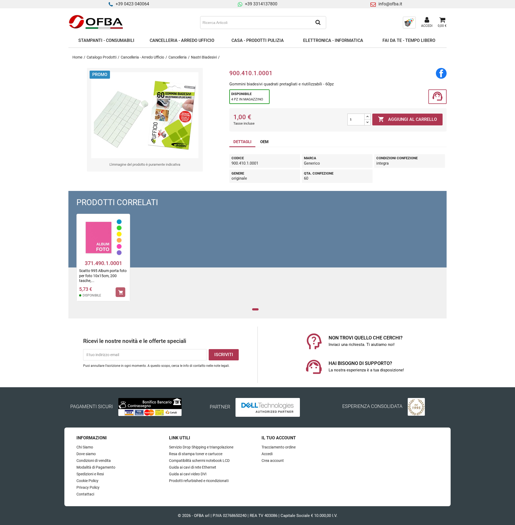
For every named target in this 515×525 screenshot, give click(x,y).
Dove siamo (86, 454)
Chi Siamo (84, 447)
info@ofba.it (390, 3)
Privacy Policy (88, 487)
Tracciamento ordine (279, 447)
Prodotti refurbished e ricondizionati (199, 481)
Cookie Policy (87, 481)
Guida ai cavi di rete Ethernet (192, 467)
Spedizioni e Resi (90, 474)
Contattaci (85, 494)
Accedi (267, 454)
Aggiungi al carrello (407, 119)
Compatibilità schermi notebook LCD (199, 460)
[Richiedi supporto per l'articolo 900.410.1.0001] (437, 96)
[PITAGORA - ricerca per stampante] (409, 22)
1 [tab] (255, 309)
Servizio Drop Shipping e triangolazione (201, 447)
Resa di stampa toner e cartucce (195, 454)
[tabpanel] (103, 261)
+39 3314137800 (261, 3)
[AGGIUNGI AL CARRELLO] (120, 292)
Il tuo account (279, 437)
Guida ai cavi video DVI (188, 474)
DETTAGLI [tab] (242, 141)
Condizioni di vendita (93, 460)
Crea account (273, 460)
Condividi (441, 73)
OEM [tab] (264, 141)
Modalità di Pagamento (95, 467)
